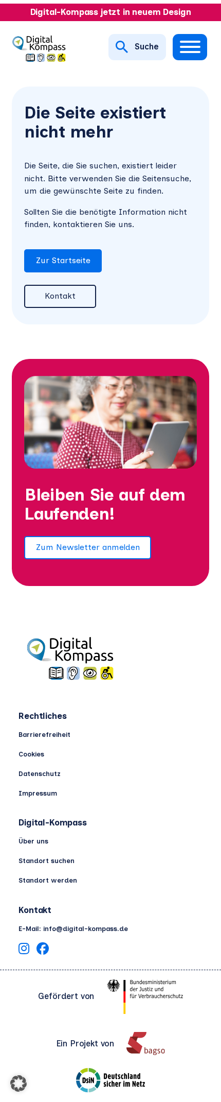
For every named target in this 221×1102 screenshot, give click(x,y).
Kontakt (60, 296)
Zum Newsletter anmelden (88, 547)
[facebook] (42, 950)
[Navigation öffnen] (190, 47)
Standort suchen (47, 861)
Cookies (31, 754)
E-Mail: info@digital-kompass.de (73, 929)
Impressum (38, 793)
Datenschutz (40, 774)
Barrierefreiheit (44, 734)
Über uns (33, 841)
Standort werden (48, 880)
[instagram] (24, 950)
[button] (18, 1083)
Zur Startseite (63, 260)
